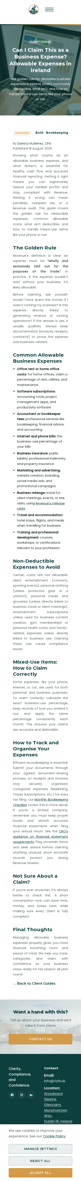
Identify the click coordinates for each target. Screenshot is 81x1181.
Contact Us (40, 1039)
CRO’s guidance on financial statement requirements (40, 836)
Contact (51, 1068)
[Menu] (49, 9)
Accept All (40, 1173)
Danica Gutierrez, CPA (34, 143)
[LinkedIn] (31, 1094)
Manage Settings (40, 1149)
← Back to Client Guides (34, 983)
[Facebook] (12, 1094)
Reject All (40, 1161)
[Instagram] (21, 1094)
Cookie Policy (54, 1136)
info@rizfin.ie (54, 1081)
